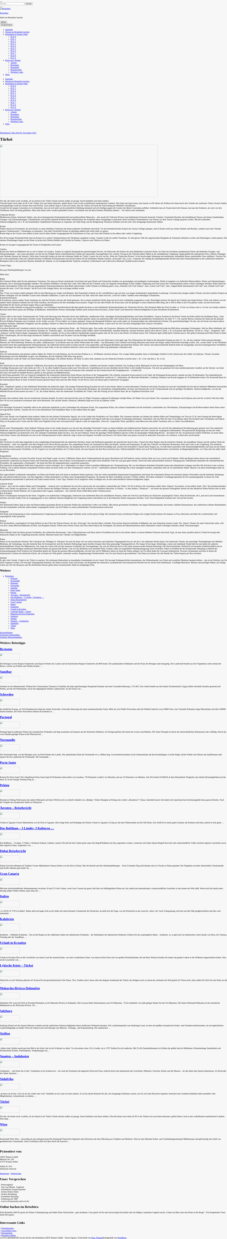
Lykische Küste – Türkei (21, 611)
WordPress (121, 1238)
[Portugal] (10, 727)
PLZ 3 (13, 44)
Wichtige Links (17, 72)
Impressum (4, 1173)
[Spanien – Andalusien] (10, 1066)
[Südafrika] (10, 1089)
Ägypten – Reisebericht (20, 595)
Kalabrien (15, 607)
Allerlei (14, 63)
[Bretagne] (10, 659)
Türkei (13, 626)
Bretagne (14, 583)
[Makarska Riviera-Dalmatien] (10, 998)
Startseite (9, 29)
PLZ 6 (13, 51)
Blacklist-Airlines (8, 1235)
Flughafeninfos (7, 1228)
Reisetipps (15, 65)
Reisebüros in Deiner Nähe (16, 34)
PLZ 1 (13, 39)
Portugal (14, 578)
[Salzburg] (10, 1021)
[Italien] (10, 906)
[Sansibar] (10, 682)
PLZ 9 (13, 58)
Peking (13, 593)
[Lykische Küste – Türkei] (10, 976)
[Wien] (10, 1134)
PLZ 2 (13, 41)
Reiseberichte (16, 70)
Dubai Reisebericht (18, 600)
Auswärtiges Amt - (9, 1231)
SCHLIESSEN (6, 25)
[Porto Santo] (10, 773)
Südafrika (15, 623)
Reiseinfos (15, 67)
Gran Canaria (16, 602)
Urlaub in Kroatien (18, 609)
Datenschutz (16, 1173)
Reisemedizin (6, 1233)
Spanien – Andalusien (20, 621)
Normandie (15, 581)
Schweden (15, 585)
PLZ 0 (13, 37)
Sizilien (14, 619)
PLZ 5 (13, 48)
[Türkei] (10, 1112)
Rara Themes (96, 1238)
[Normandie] (10, 750)
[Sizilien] (10, 1044)
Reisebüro (4, 13)
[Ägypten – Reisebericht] (10, 818)
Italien (13, 604)
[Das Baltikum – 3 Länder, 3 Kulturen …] (10, 838)
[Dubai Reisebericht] (10, 861)
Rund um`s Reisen (13, 60)
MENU (3, 22)
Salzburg (14, 616)
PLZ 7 (13, 53)
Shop (7, 74)
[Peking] (10, 795)
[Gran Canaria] (10, 884)
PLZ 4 (13, 46)
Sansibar (14, 588)
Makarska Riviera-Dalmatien (22, 614)
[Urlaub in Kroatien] (10, 953)
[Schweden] (10, 705)
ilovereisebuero (6, 632)
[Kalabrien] (10, 930)
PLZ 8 (13, 56)
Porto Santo (15, 590)
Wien (13, 628)
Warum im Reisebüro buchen (17, 32)
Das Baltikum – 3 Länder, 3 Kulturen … (27, 597)
